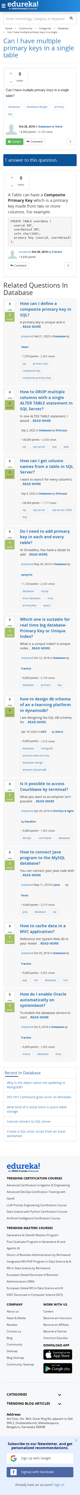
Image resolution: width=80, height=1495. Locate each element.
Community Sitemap (20, 1364)
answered (25, 252)
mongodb (47, 748)
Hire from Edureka (55, 1338)
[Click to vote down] (11, 82)
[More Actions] (70, 141)
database (14, 107)
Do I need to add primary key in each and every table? (45, 536)
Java (57, 885)
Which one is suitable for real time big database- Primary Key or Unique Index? (45, 628)
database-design (37, 107)
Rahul (59, 732)
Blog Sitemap (15, 1358)
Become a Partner (55, 1331)
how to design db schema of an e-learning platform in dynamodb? (45, 704)
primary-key (40, 363)
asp (24, 980)
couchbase (45, 838)
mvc (65, 980)
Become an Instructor (57, 1318)
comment (36, 141)
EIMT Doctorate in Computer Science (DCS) (35, 1295)
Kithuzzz (61, 430)
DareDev (30, 821)
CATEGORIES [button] (17, 1394)
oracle (26, 1054)
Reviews (12, 1325)
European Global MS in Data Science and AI (35, 1288)
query (46, 605)
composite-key (31, 371)
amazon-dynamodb (34, 770)
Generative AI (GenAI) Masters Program (32, 1235)
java (25, 912)
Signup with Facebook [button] (37, 1472)
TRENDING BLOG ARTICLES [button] (28, 1403)
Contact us (14, 1331)
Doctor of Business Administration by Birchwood (39, 1255)
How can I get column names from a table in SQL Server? (46, 466)
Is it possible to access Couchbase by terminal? (44, 786)
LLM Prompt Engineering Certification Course (36, 1205)
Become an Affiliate (56, 1325)
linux (50, 598)
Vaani (25, 347)
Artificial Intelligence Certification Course (33, 1218)
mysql (44, 591)
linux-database (31, 598)
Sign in (59, 1485)
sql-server (39, 447)
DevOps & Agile (63, 811)
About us (13, 1311)
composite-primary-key (36, 378)
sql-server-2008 (62, 510)
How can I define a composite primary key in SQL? (45, 309)
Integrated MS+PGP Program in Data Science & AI (39, 1261)
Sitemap (12, 1351)
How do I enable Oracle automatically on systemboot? (43, 999)
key (10, 114)
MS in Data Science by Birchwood (28, 1268)
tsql (54, 447)
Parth (24, 895)
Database (44, 126)
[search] (71, 18)
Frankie (57, 252)
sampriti (26, 575)
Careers (48, 1311)
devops (26, 838)
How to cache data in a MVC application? (43, 928)
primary (59, 107)
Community (14, 1344)
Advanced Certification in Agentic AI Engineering (38, 1185)
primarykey (29, 605)
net (36, 980)
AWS (43, 732)
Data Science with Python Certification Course (37, 1212)
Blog (9, 1338)
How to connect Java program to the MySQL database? (42, 857)
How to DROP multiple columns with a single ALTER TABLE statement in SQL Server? (46, 400)
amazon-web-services (36, 755)
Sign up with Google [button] (35, 1458)
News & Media (16, 1318)
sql (24, 363)
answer (16, 141)
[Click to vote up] (11, 73)
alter (66, 447)
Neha (58, 126)
